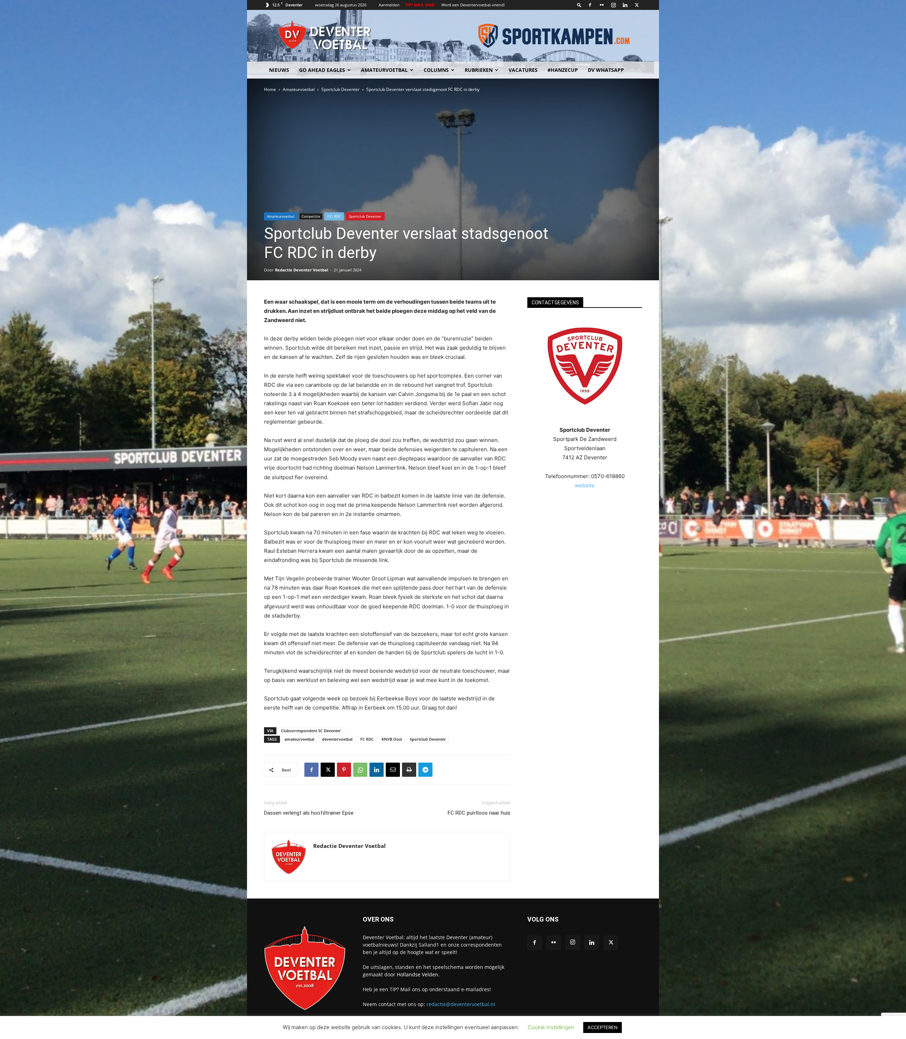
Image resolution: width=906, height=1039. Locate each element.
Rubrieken (479, 70)
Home (270, 89)
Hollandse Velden (417, 974)
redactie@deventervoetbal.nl (460, 1004)
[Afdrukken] (409, 770)
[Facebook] (590, 5)
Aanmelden (389, 4)
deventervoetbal (337, 739)
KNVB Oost (392, 739)
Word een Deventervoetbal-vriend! (473, 4)
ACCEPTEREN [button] (602, 1027)
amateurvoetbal (299, 739)
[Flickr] (601, 5)
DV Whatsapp (606, 70)
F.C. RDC (334, 216)
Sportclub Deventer (340, 89)
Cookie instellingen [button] (551, 1027)
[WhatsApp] (360, 770)
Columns (436, 70)
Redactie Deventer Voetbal (301, 269)
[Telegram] (425, 770)
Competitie (311, 216)
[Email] (393, 770)
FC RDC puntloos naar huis (479, 813)
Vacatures (523, 70)
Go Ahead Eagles (322, 70)
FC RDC (367, 739)
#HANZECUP (562, 70)
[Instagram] (613, 5)
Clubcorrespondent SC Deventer (311, 730)
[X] (636, 5)
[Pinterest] (344, 770)
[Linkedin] (625, 5)
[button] (579, 4)
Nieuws (279, 70)
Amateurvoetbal (384, 70)
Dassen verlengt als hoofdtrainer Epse (309, 813)
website (585, 485)
